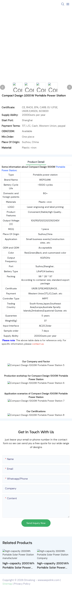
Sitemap (7, 583)
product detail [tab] (36, 162)
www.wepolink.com (48, 580)
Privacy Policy (22, 583)
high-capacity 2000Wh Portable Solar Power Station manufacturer (18, 566)
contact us (38, 343)
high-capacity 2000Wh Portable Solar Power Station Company (53, 566)
